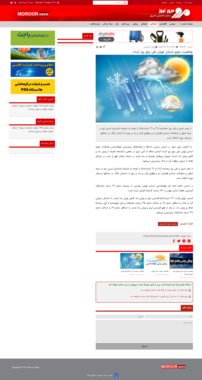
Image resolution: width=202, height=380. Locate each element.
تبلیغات (164, 2)
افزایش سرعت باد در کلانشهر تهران (132, 271)
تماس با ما (188, 2)
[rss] (15, 2)
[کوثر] (32, 69)
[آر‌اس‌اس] (189, 241)
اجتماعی (153, 24)
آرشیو (171, 2)
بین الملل (126, 24)
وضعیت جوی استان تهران (167, 224)
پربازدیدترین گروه (45, 121)
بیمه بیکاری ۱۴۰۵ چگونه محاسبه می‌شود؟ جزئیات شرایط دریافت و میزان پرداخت (32, 107)
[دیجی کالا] (144, 36)
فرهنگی (144, 24)
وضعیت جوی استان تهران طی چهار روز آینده (183, 272)
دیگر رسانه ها (47, 143)
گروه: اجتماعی (149, 47)
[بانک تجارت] (32, 38)
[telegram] (11, 2)
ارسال (144, 346)
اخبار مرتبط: (186, 247)
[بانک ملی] (32, 54)
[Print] (97, 47)
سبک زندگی (108, 24)
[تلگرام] (184, 241)
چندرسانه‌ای (95, 24)
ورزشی (135, 24)
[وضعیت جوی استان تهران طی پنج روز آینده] (144, 89)
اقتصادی (163, 24)
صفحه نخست (186, 24)
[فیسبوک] (174, 241)
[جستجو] (125, 3)
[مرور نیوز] (101, 13)
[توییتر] (179, 241)
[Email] (101, 47)
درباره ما (179, 2)
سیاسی (172, 24)
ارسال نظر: (187, 307)
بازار (117, 24)
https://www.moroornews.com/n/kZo (161, 236)
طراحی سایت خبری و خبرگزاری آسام (99, 375)
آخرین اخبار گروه (46, 99)
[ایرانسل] (32, 86)
